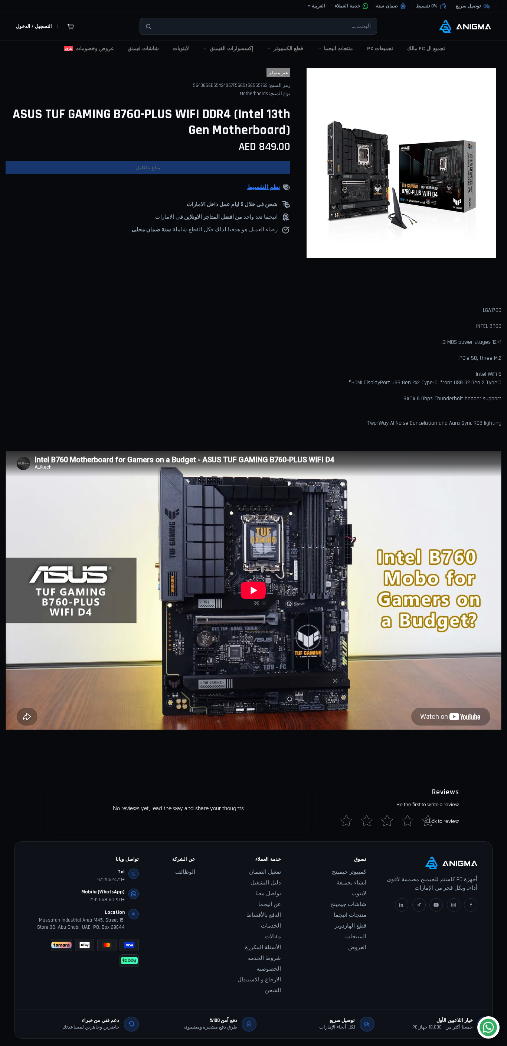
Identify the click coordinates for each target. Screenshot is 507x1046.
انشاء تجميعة (351, 882)
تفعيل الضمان (265, 872)
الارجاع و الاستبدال (259, 979)
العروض (357, 947)
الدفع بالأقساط (263, 915)
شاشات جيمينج (348, 904)
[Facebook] (470, 905)
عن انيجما (269, 904)
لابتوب (358, 893)
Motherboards (254, 94)
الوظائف (185, 872)
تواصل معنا (268, 893)
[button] (431, 6)
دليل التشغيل (266, 882)
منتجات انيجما (350, 915)
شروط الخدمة (264, 958)
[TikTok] (419, 905)
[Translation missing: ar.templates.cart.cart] (70, 26)
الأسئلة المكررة (263, 947)
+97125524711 (111, 879)
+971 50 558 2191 (107, 899)
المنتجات (355, 936)
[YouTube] (436, 905)
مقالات (273, 936)
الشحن (273, 990)
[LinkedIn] (401, 905)
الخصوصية (268, 968)
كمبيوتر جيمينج (349, 872)
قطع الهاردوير (350, 925)
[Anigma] (465, 26)
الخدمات (271, 925)
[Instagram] (453, 905)
